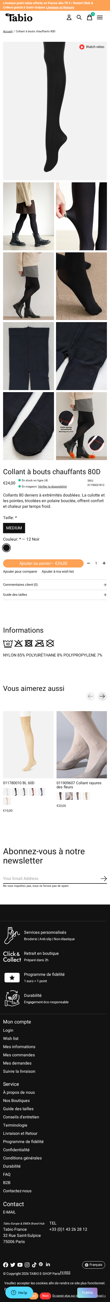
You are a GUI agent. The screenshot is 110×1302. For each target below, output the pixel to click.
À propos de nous (19, 1092)
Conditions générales (22, 1158)
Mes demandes (17, 1063)
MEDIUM (14, 528)
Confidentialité (16, 1150)
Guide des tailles (18, 1109)
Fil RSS (65, 1272)
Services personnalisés (45, 932)
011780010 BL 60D (19, 783)
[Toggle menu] (100, 17)
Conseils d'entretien (21, 1117)
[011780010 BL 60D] (28, 744)
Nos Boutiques (16, 1101)
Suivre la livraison (19, 1071)
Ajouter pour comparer (20, 571)
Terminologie (15, 1125)
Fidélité (87, 1293)
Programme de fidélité (44, 974)
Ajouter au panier (43, 563)
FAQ (6, 1174)
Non (45, 1295)
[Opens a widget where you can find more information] (19, 1293)
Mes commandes (19, 1055)
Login (8, 1030)
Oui (33, 1295)
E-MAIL (9, 1212)
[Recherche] (79, 17)
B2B (6, 1183)
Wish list (10, 1039)
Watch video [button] (95, 46)
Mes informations (19, 1047)
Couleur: (21, 539)
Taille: (10, 518)
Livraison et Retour (20, 1133)
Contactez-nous (17, 1191)
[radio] (6, 547)
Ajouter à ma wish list (58, 571)
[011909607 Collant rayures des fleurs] (82, 744)
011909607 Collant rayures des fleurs (79, 785)
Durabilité (12, 1166)
